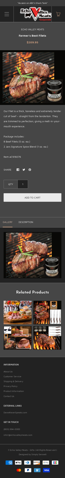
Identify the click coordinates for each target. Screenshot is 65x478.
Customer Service (12, 376)
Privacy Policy (10, 386)
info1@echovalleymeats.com (18, 435)
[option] (32, 77)
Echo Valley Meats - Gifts (22, 450)
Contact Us (9, 396)
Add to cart (32, 197)
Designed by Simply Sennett (32, 454)
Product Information (14, 391)
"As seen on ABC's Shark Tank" (33, 3)
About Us (8, 371)
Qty (10, 184)
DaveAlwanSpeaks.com (15, 412)
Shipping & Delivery (13, 381)
